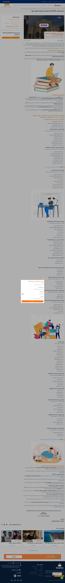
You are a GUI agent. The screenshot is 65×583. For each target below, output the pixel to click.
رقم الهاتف (41, 291)
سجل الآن (32, 301)
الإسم (42, 282)
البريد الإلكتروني (40, 287)
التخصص (41, 296)
